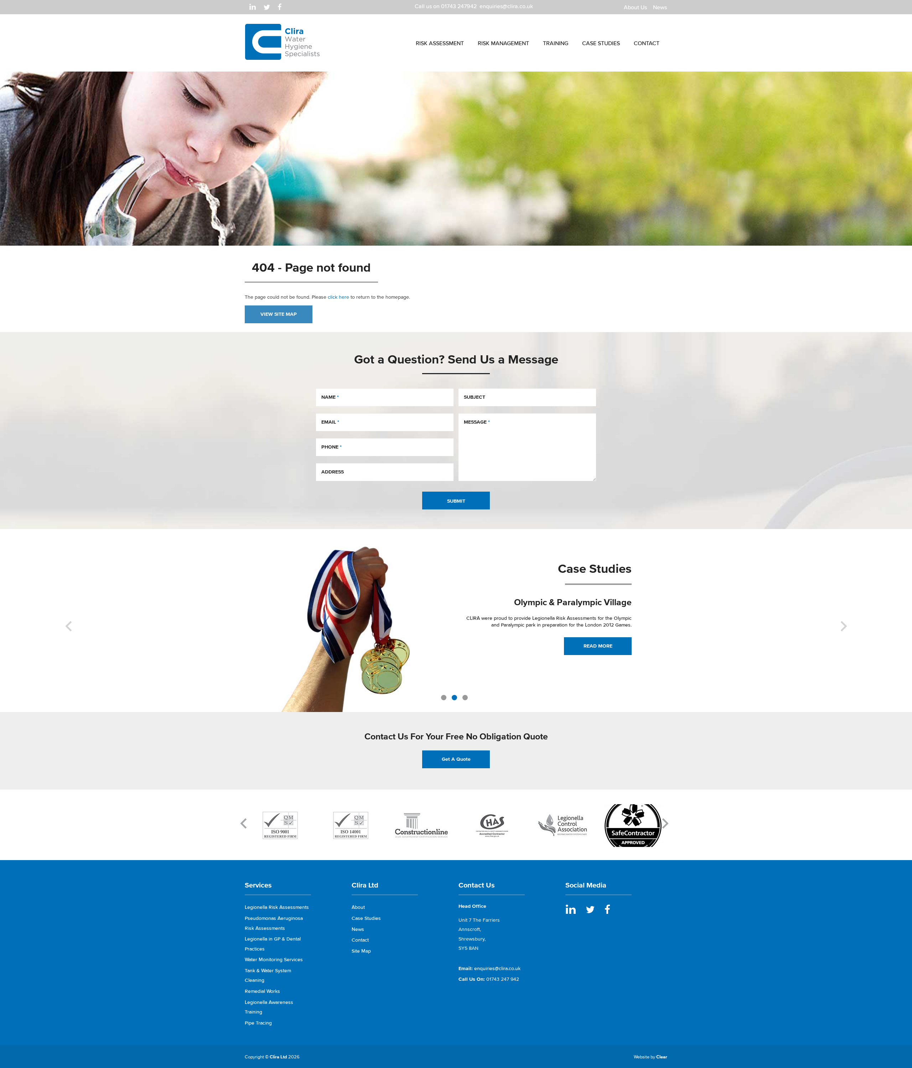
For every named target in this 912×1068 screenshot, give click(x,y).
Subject (474, 397)
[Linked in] (252, 6)
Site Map (361, 951)
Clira (283, 42)
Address (332, 472)
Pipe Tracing (258, 1023)
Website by (650, 1056)
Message (477, 422)
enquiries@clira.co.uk (506, 6)
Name (330, 397)
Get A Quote (456, 759)
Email (330, 422)
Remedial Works (262, 991)
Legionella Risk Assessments (277, 907)
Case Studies (366, 918)
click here (338, 296)
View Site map (278, 314)
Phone (331, 447)
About (358, 907)
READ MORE (598, 646)
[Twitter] (266, 6)
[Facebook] (280, 6)
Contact (360, 940)
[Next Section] (245, 823)
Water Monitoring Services (274, 960)
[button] (68, 666)
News (358, 929)
